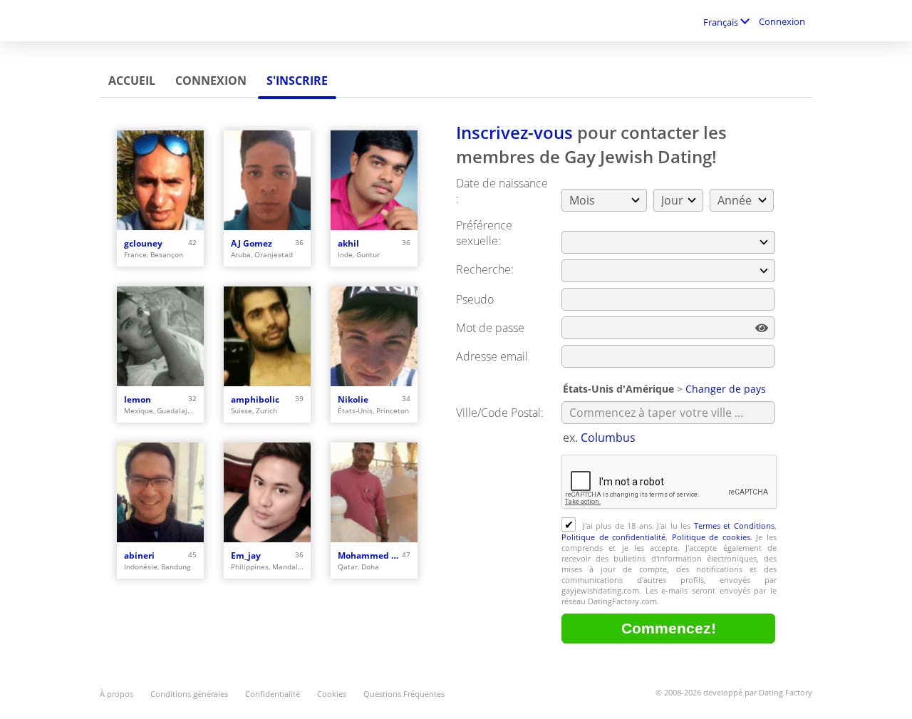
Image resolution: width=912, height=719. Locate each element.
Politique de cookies (711, 537)
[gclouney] (160, 180)
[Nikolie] (374, 336)
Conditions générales (189, 693)
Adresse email (492, 356)
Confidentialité (272, 693)
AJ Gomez (251, 243)
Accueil (131, 80)
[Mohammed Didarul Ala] (374, 492)
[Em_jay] (267, 492)
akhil (348, 243)
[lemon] (160, 336)
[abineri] (160, 492)
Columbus (608, 437)
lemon (137, 399)
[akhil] (374, 180)
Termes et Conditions (734, 525)
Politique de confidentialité (613, 537)
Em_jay (246, 555)
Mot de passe (490, 328)
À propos (116, 693)
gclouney (143, 243)
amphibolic (255, 399)
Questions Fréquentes (404, 693)
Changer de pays (725, 388)
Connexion (782, 21)
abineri (139, 555)
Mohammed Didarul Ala (370, 555)
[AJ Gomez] (267, 180)
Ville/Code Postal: (500, 412)
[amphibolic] (267, 336)
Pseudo (475, 299)
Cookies (331, 693)
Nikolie (353, 399)
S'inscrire (297, 80)
